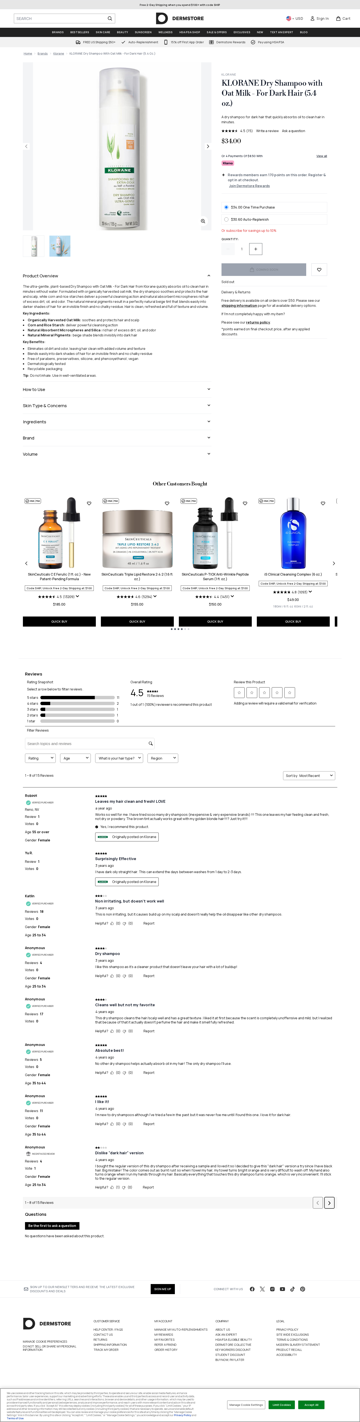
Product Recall (289, 1350)
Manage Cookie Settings (246, 1404)
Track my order (106, 1350)
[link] (319, 18)
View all (321, 156)
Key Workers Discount (233, 1350)
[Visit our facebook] (252, 1289)
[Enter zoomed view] (203, 221)
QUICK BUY (59, 621)
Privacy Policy (287, 1329)
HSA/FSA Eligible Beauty (233, 1340)
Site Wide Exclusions (292, 1335)
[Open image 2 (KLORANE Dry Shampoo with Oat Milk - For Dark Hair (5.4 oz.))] (59, 246)
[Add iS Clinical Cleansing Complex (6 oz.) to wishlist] (323, 503)
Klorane (58, 53)
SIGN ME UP (162, 1289)
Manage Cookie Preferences (45, 1341)
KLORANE (229, 74)
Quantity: (230, 239)
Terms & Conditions (292, 1340)
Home (28, 53)
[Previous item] (26, 563)
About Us (222, 1329)
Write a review (267, 131)
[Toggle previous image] (26, 146)
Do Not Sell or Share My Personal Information (49, 1348)
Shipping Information (110, 1345)
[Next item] (334, 563)
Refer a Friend (165, 1345)
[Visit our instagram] (272, 1289)
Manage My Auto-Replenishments (181, 1329)
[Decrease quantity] (228, 249)
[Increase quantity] (255, 249)
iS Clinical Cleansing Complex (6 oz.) (293, 574)
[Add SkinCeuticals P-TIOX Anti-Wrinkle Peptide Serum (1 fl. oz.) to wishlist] (245, 503)
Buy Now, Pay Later (229, 1360)
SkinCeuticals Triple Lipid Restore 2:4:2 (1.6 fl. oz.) (137, 576)
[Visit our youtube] (282, 1289)
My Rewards (163, 1335)
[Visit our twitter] (262, 1289)
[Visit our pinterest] (303, 1289)
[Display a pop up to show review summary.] (77, 597)
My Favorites (164, 1340)
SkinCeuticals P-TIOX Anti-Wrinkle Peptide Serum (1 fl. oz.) (215, 576)
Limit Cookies (282, 1404)
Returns (100, 1340)
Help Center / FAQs (108, 1329)
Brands (43, 53)
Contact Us (103, 1335)
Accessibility (286, 1355)
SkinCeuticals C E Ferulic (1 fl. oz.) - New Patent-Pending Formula (59, 576)
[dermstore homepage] (180, 18)
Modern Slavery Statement (298, 1345)
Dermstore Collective (233, 1345)
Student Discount (230, 1355)
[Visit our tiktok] (292, 1289)
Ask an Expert (226, 1335)
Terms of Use (15, 1418)
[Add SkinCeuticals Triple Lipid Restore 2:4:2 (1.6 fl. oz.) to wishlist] (167, 503)
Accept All (311, 1404)
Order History (166, 1350)
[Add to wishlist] (319, 269)
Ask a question (293, 131)
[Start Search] (109, 18)
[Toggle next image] (208, 146)
